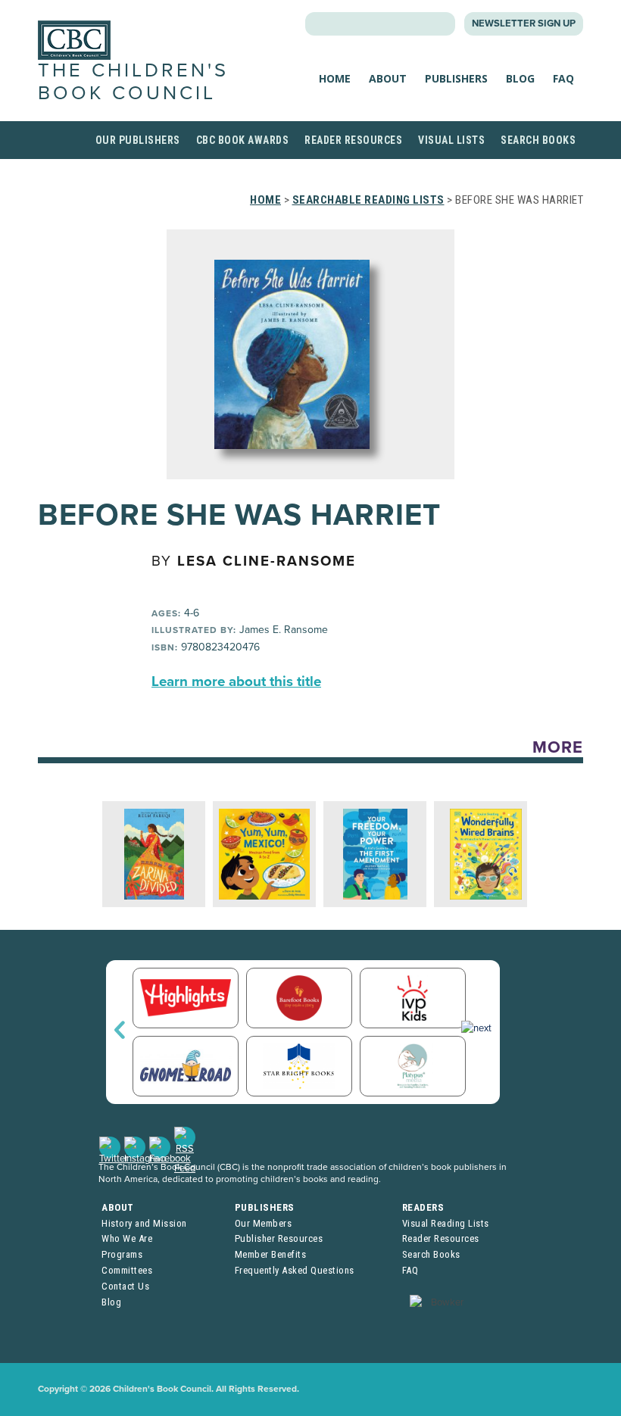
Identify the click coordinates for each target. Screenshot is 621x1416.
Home (335, 78)
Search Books (538, 140)
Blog (520, 78)
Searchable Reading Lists (368, 200)
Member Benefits (271, 1254)
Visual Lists (451, 140)
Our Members (263, 1223)
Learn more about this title (236, 681)
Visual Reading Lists (445, 1223)
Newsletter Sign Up (524, 23)
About (388, 78)
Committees (126, 1270)
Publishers (456, 78)
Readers (423, 1207)
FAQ (563, 78)
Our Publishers (137, 140)
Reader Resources (353, 140)
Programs (121, 1254)
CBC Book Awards (242, 140)
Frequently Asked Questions (294, 1270)
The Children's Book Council (133, 81)
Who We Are (126, 1238)
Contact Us (125, 1286)
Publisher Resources (279, 1238)
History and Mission (144, 1223)
